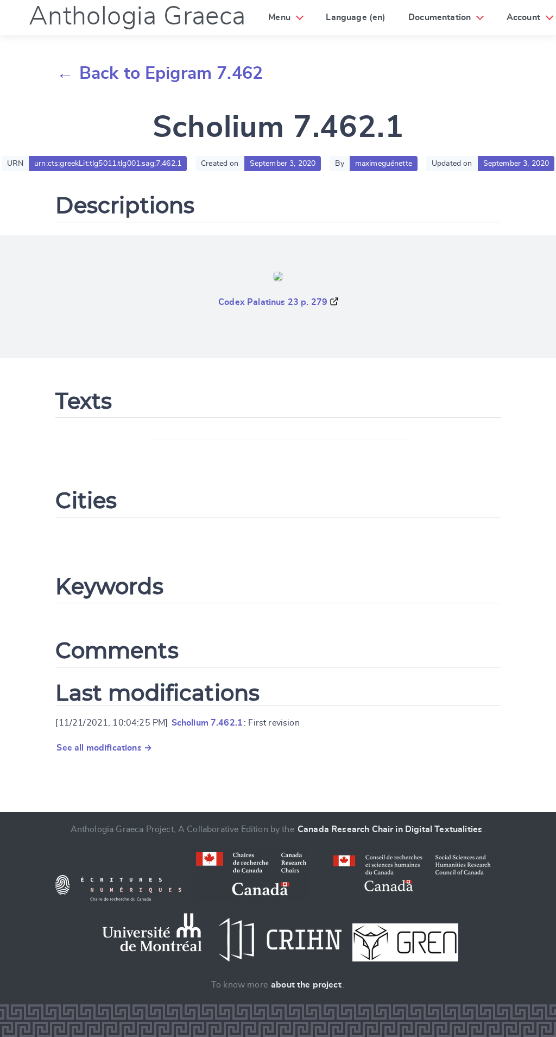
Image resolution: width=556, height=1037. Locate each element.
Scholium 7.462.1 (207, 723)
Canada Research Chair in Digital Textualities (390, 829)
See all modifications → (104, 748)
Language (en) (356, 17)
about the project (306, 984)
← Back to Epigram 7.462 (159, 73)
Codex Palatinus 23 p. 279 (272, 302)
